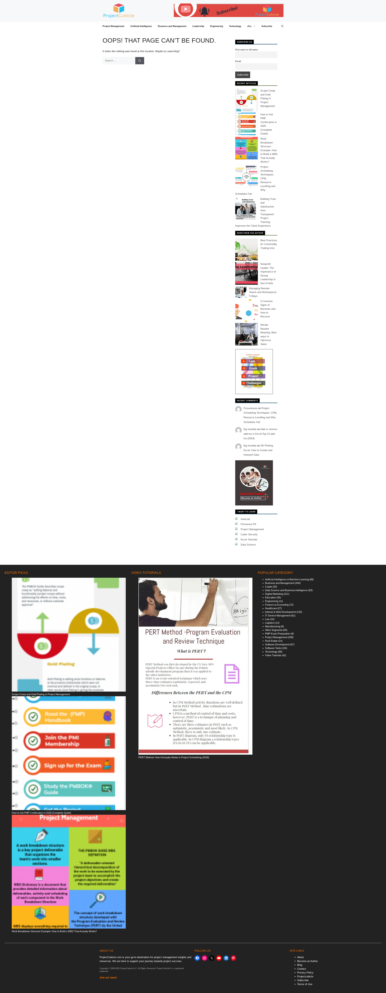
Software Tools (273, 648)
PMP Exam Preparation (277, 633)
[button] (282, 26)
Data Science (248, 544)
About (300, 957)
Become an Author (307, 961)
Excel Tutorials (249, 539)
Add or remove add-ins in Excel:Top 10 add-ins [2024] (260, 434)
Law (267, 619)
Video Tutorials (273, 655)
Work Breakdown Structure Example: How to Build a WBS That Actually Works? (268, 150)
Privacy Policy (305, 972)
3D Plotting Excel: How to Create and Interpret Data (258, 450)
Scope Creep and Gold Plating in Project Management (267, 98)
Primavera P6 (248, 524)
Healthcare (271, 608)
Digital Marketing (274, 594)
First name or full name (246, 49)
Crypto (268, 586)
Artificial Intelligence (141, 26)
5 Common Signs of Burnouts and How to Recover (267, 309)
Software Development (277, 644)
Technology (235, 26)
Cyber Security (249, 534)
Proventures (250, 408)
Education (270, 597)
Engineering (216, 26)
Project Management (113, 26)
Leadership (198, 26)
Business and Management (172, 26)
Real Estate (271, 641)
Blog (299, 964)
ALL (249, 26)
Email (238, 61)
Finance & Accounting (277, 604)
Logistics (270, 623)
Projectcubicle (305, 976)
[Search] (139, 60)
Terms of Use (304, 984)
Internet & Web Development (280, 612)
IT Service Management (278, 615)
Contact (301, 968)
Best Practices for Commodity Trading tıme (268, 244)
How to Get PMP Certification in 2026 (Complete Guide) (41, 813)
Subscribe (266, 26)
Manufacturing (272, 626)
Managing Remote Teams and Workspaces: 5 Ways (263, 292)
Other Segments (273, 630)
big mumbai (250, 429)
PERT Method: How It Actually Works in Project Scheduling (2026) (173, 757)
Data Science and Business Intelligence (286, 590)
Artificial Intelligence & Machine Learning (287, 579)
